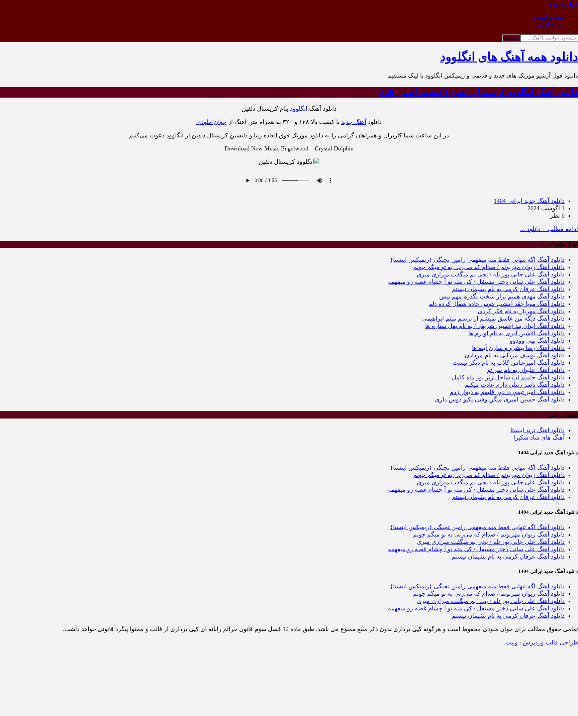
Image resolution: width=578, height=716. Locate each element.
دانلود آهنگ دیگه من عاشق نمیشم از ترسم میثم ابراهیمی (493, 318)
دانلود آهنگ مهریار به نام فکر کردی (521, 311)
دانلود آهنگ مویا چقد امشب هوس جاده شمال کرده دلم (496, 304)
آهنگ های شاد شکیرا (539, 437)
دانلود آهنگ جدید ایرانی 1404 (529, 201)
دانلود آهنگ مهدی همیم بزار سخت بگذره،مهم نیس (502, 296)
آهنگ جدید (353, 122)
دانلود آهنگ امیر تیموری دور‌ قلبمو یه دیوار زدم (507, 392)
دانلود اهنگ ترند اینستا (537, 430)
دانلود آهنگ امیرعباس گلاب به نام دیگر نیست (509, 362)
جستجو (511, 37)
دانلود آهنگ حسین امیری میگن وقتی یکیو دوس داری (500, 399)
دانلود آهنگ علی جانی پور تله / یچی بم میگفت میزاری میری (491, 274)
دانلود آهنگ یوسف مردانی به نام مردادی (515, 355)
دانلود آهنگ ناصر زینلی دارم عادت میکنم (515, 384)
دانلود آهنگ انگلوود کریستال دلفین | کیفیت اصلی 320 (479, 92)
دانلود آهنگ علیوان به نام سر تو (526, 370)
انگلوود (298, 108)
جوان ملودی (211, 122)
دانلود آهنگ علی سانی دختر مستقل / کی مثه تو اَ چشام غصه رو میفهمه (476, 281)
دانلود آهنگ (551, 24)
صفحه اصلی (549, 17)
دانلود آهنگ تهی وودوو (537, 340)
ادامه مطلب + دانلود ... (549, 229)
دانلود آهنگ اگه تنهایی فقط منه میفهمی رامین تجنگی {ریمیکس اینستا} (477, 259)
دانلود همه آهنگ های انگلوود (509, 57)
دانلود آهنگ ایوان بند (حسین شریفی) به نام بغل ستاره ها (495, 326)
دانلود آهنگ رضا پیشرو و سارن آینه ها (518, 348)
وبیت (511, 642)
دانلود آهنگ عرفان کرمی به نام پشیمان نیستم (508, 289)
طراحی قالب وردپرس (550, 642)
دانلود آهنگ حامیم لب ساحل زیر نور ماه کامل (508, 377)
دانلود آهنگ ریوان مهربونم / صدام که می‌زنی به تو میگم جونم (489, 267)
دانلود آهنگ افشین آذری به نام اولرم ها (516, 333)
